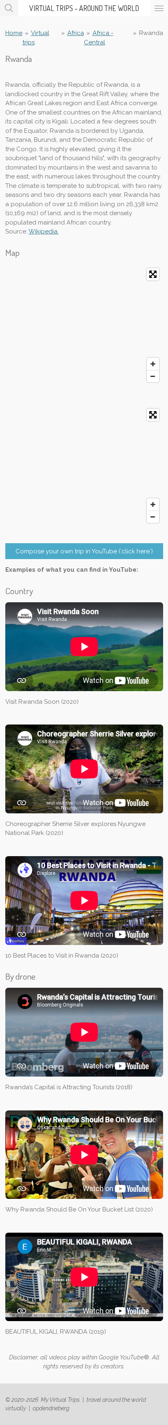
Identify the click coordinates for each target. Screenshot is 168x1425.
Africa (75, 33)
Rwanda (151, 33)
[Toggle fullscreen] (153, 274)
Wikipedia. (44, 231)
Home (13, 33)
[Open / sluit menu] (159, 8)
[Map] (84, 325)
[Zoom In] (153, 364)
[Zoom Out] (153, 376)
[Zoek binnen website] (9, 8)
